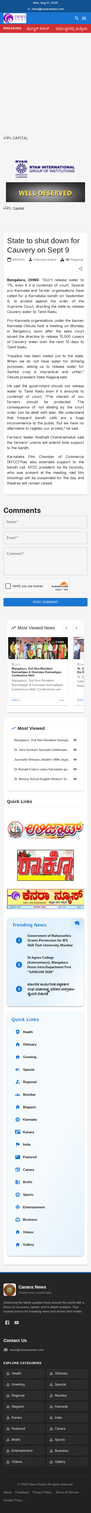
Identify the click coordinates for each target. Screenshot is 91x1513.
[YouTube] (16, 1322)
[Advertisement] (45, 87)
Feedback (22, 1492)
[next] (76, 628)
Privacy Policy (42, 1492)
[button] (38, 671)
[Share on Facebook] (7, 1322)
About (8, 1492)
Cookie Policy (13, 1500)
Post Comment (45, 602)
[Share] (80, 268)
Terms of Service (67, 1492)
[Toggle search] (76, 18)
